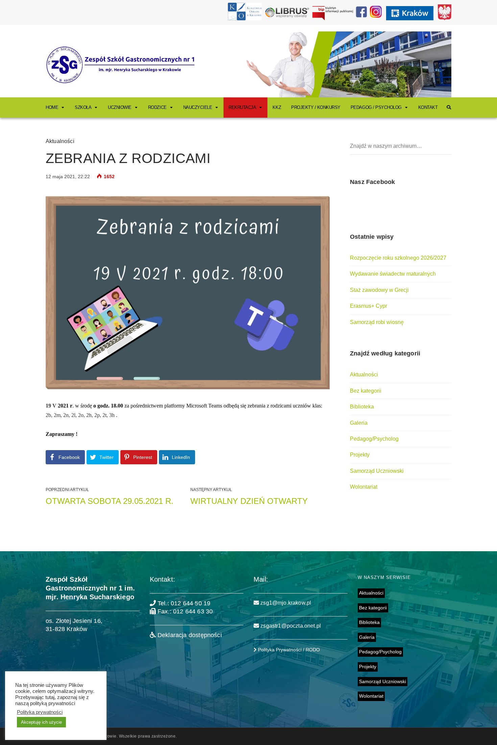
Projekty (360, 455)
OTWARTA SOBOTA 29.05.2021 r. (109, 501)
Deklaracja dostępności (189, 635)
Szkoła (83, 107)
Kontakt (428, 107)
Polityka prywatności (40, 712)
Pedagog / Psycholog (376, 107)
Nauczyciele (197, 107)
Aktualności (60, 141)
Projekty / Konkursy (315, 107)
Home (52, 107)
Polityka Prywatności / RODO (288, 649)
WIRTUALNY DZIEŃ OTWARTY (249, 501)
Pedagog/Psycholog (374, 439)
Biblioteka (362, 407)
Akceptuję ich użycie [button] (41, 722)
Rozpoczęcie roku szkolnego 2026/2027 (398, 258)
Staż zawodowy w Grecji (379, 290)
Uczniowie (120, 107)
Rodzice (157, 107)
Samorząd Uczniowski (377, 471)
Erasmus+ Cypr (368, 306)
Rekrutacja (242, 107)
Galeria (359, 423)
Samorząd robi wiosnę (377, 322)
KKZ (277, 107)
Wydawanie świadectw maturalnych (393, 274)
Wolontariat (363, 487)
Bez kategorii (365, 391)
